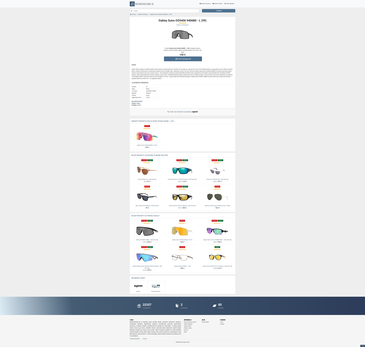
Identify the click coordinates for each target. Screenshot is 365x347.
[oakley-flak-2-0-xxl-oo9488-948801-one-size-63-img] (217, 231)
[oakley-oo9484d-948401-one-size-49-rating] (147, 223)
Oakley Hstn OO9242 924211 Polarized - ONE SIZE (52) (217, 266)
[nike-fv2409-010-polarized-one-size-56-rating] (147, 189)
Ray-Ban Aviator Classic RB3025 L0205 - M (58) (217, 205)
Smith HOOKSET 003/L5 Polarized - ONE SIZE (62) (182, 205)
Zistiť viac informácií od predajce (180, 112)
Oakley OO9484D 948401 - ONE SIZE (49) (147, 239)
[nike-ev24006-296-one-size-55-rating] (147, 163)
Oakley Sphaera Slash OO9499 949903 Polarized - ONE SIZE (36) (147, 267)
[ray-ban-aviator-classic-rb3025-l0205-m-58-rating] (217, 189)
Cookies (222, 324)
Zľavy (185, 332)
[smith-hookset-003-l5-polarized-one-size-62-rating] (182, 189)
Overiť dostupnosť (184, 59)
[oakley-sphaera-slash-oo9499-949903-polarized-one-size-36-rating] (147, 250)
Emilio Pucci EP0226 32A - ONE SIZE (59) (217, 179)
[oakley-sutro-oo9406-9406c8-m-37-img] (182, 231)
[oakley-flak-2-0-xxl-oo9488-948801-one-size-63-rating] (217, 223)
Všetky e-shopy (188, 328)
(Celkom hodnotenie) (182, 25)
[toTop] (362, 346)
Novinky (186, 330)
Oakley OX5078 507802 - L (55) (182, 266)
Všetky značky (187, 326)
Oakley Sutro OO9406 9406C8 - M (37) (182, 239)
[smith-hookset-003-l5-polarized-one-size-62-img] (182, 197)
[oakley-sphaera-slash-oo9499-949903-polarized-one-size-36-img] (147, 257)
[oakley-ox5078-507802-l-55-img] (182, 257)
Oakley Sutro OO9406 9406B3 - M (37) (147, 145)
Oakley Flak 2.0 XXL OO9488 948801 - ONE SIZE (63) (217, 239)
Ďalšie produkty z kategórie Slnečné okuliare (149, 155)
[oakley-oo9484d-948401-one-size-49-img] (147, 231)
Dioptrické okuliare (205, 3)
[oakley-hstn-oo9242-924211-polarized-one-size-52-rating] (217, 250)
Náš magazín (205, 322)
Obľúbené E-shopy (138, 278)
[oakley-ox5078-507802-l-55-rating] (182, 250)
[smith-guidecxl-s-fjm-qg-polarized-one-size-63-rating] (182, 163)
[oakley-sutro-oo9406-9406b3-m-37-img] (147, 137)
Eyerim (139, 105)
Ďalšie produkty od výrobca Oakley (145, 216)
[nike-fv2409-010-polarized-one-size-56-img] (147, 197)
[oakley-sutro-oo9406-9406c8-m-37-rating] (182, 223)
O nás (221, 322)
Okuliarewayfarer (135, 338)
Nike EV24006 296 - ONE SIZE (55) (147, 179)
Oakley (138, 103)
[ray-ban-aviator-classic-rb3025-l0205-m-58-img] (217, 197)
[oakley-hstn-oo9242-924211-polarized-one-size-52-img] (217, 257)
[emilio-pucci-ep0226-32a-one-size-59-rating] (217, 163)
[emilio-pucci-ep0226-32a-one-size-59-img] (217, 171)
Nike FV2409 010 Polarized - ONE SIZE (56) (147, 205)
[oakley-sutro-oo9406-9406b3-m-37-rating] (147, 129)
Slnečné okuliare (218, 3)
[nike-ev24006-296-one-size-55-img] (147, 171)
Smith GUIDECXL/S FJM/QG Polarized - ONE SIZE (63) (182, 179)
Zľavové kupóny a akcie (190, 322)
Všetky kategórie (230, 3)
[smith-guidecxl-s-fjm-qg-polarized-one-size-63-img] (182, 171)
